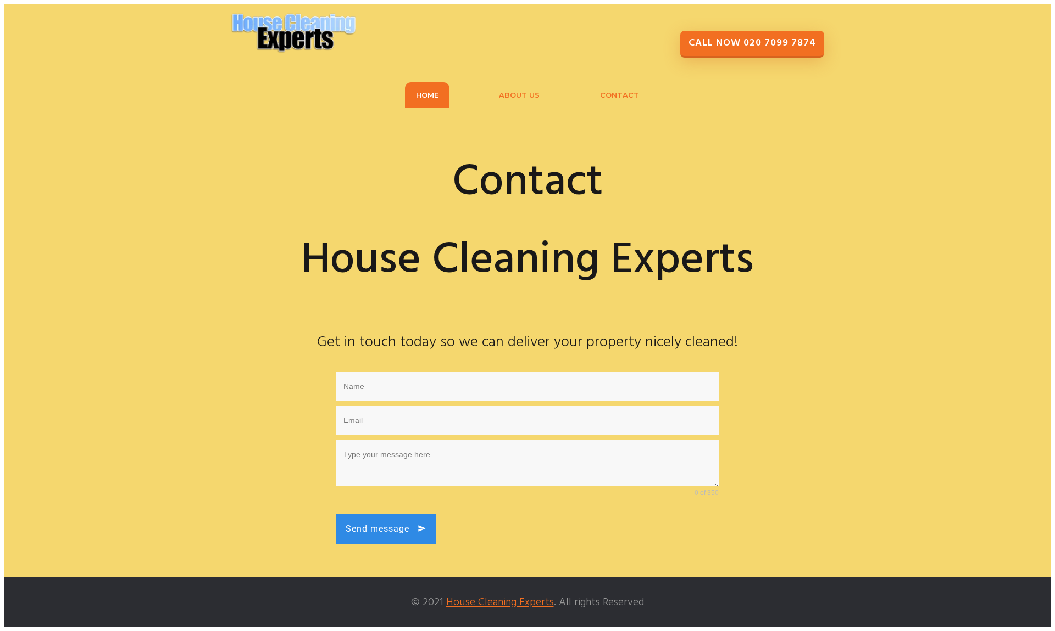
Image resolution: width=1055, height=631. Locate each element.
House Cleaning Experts (500, 602)
